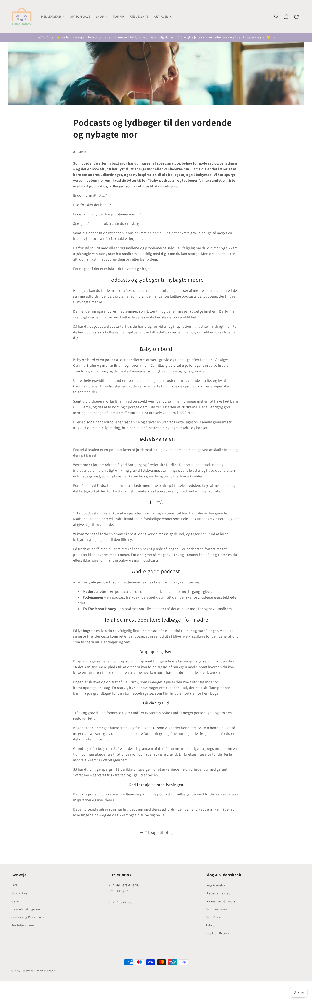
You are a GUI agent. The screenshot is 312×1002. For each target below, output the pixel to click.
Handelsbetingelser (25, 909)
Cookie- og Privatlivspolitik (31, 917)
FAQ (14, 885)
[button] (52, 16)
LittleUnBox (28, 970)
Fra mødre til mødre (220, 901)
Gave (15, 901)
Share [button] (82, 152)
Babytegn (212, 925)
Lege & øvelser (216, 885)
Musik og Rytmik (217, 933)
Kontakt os (19, 893)
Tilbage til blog (159, 832)
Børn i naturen (216, 909)
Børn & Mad (213, 917)
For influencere (22, 925)
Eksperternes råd (218, 893)
